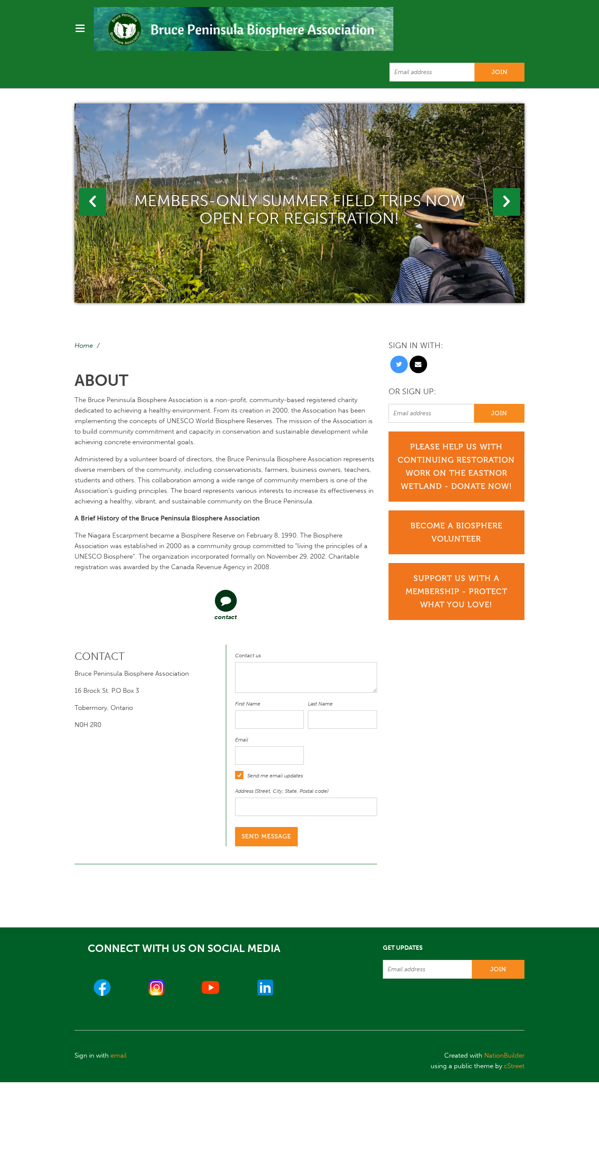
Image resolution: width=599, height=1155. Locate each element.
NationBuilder (504, 1055)
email (119, 1055)
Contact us (248, 655)
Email (241, 740)
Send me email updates (275, 776)
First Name (247, 704)
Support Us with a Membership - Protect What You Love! (456, 592)
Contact (225, 617)
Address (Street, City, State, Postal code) (281, 791)
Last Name (320, 704)
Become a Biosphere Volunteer (456, 532)
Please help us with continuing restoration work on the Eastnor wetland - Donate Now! (456, 466)
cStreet (514, 1066)
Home (84, 345)
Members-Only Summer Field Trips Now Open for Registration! (299, 209)
